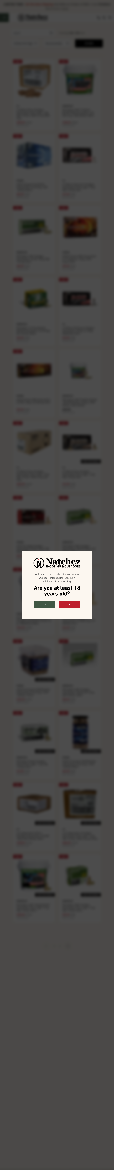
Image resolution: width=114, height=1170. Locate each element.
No (69, 605)
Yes (45, 605)
